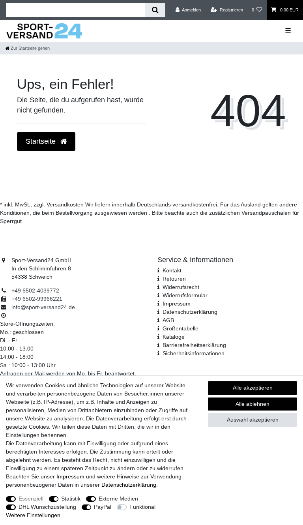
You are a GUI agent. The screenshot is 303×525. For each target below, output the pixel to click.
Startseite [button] (42, 141)
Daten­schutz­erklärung (190, 312)
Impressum (177, 303)
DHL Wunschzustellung (47, 507)
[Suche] (155, 10)
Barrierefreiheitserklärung (194, 345)
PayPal (102, 507)
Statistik (70, 498)
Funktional (142, 507)
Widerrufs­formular (185, 295)
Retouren (174, 279)
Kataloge (174, 337)
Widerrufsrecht (181, 287)
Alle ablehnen (252, 404)
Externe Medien (118, 498)
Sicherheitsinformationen (193, 353)
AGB (168, 320)
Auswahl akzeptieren (253, 419)
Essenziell (31, 498)
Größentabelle (180, 328)
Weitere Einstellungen (33, 515)
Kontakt (172, 270)
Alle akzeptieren (253, 387)
